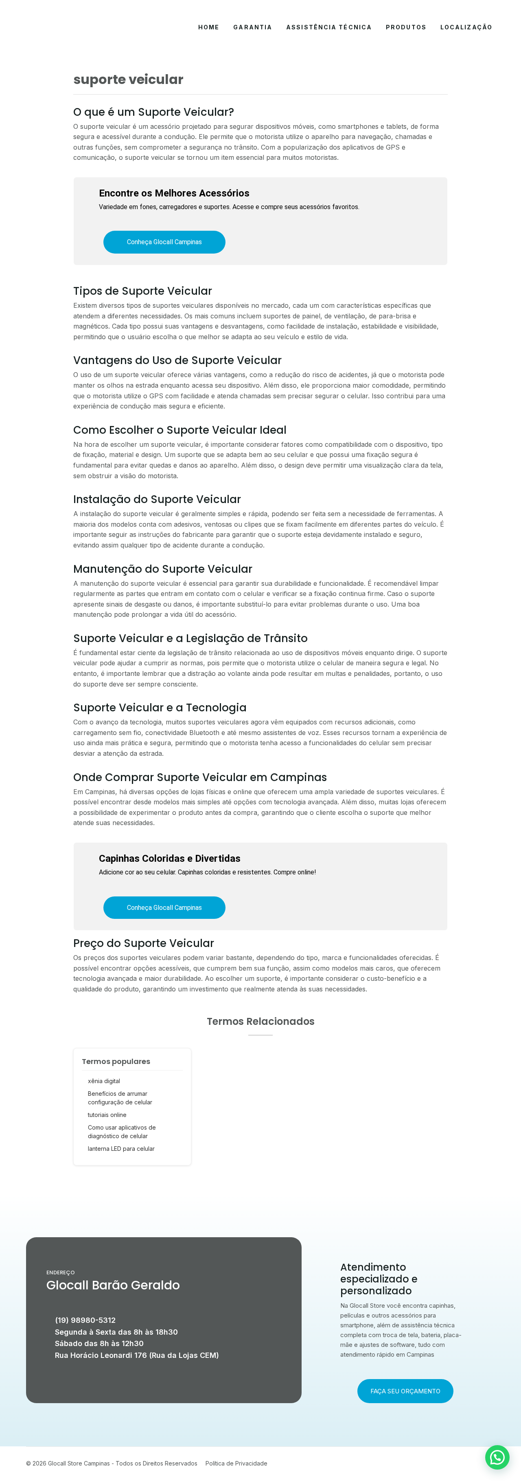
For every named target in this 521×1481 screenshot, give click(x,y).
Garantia (252, 27)
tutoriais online (107, 1114)
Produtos (406, 27)
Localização (466, 27)
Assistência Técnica (329, 27)
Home (208, 27)
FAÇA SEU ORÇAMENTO (405, 1391)
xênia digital (104, 1080)
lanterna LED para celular (121, 1148)
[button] (497, 1457)
